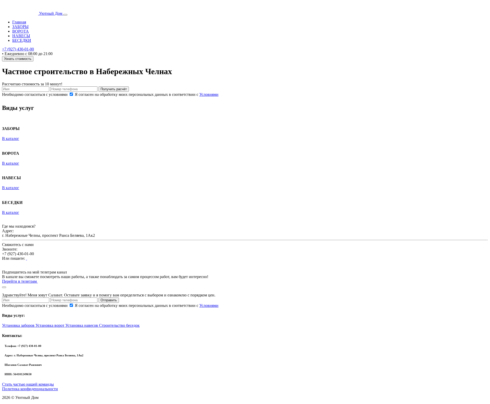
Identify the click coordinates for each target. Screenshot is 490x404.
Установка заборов (18, 325)
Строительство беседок (119, 325)
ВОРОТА (20, 31)
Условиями (208, 94)
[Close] (4, 287)
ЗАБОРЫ (20, 26)
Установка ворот (50, 325)
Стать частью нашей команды (28, 384)
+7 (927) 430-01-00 (18, 49)
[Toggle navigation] (65, 15)
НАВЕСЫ (21, 36)
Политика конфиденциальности (30, 389)
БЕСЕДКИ (21, 40)
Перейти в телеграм (20, 281)
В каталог (10, 138)
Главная (19, 22)
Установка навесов (82, 325)
